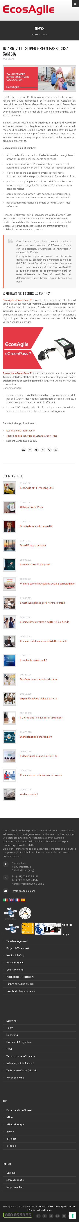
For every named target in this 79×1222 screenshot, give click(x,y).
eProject (11, 1138)
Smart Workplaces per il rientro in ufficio (42, 602)
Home (35, 34)
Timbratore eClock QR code (21, 1070)
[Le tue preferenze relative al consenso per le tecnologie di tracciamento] (72, 1215)
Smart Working (15, 969)
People (66, 934)
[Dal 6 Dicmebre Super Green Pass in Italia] (39, 80)
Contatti (41, 1206)
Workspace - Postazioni (20, 976)
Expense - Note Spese (19, 1110)
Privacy (31, 1210)
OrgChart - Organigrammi (20, 990)
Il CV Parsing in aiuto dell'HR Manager (41, 717)
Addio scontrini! (29, 794)
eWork (10, 1131)
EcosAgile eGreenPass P (17, 300)
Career (50, 1206)
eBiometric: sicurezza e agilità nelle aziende (44, 621)
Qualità (72, 1206)
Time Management (16, 941)
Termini (58, 1206)
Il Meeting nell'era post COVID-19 (39, 755)
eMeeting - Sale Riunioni (20, 1063)
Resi (65, 1206)
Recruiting (12, 1034)
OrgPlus (10, 1172)
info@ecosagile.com (23, 890)
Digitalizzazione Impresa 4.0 (36, 736)
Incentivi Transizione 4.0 (33, 660)
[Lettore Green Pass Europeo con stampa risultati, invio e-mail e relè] (39, 349)
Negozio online (14, 1187)
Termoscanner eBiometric (20, 1056)
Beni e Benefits (15, 962)
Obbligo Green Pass (31, 507)
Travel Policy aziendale (33, 545)
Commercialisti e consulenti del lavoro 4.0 (43, 641)
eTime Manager (15, 1124)
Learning (11, 1020)
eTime (9, 1117)
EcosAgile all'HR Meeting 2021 (37, 487)
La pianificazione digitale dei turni (39, 698)
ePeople (11, 1145)
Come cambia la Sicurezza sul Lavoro (41, 775)
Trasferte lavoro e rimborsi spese (38, 679)
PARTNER (7, 1164)
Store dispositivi (15, 1179)
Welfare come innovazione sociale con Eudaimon (47, 583)
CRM (9, 1049)
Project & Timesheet (17, 948)
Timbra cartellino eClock (20, 983)
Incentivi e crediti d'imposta (35, 564)
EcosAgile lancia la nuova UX (36, 526)
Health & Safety (15, 955)
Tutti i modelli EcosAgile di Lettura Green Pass (31, 435)
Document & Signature (19, 1042)
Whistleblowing (15, 1077)
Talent (9, 1027)
